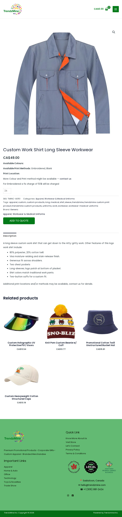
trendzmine (78, 202)
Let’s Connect (73, 445)
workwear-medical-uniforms (83, 206)
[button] (114, 32)
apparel (13, 202)
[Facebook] (72, 495)
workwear (63, 206)
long (47, 202)
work (54, 206)
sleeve (68, 202)
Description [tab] (9, 235)
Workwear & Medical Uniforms (59, 198)
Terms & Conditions (76, 453)
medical (55, 202)
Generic (14, 209)
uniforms (47, 206)
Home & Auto (11, 470)
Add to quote (19, 220)
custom (22, 202)
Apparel (40, 198)
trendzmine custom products (27, 206)
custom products (35, 202)
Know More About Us (76, 438)
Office (7, 474)
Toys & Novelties (12, 482)
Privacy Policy (73, 449)
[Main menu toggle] (116, 9)
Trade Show (10, 485)
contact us (65, 178)
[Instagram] (68, 495)
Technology (10, 478)
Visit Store (71, 442)
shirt (62, 202)
